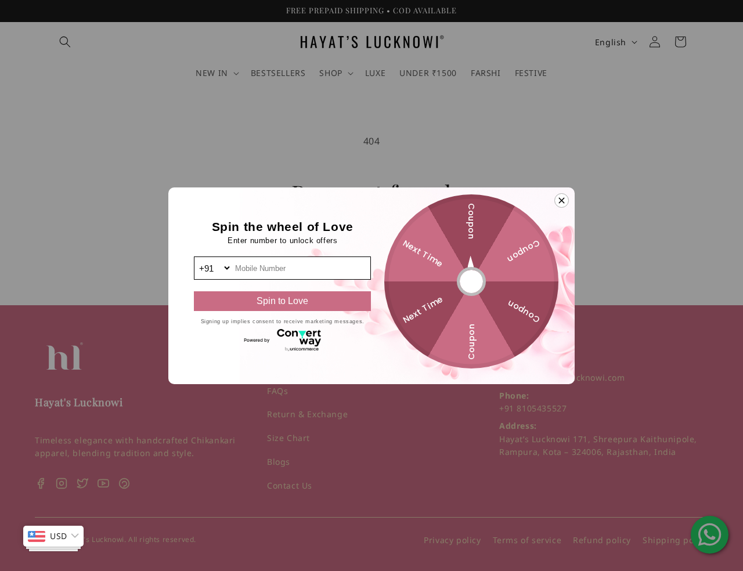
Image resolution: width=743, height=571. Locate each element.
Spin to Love (282, 301)
